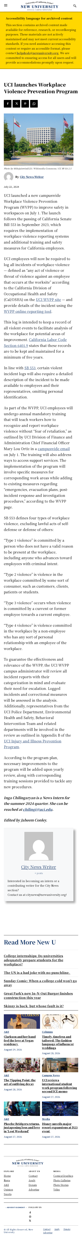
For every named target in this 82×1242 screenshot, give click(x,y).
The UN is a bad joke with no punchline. (37, 972)
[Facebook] (7, 104)
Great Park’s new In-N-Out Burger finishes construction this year (38, 995)
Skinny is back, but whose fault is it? (34, 1006)
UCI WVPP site (48, 299)
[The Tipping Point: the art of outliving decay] (22, 1065)
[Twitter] (16, 104)
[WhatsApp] (34, 104)
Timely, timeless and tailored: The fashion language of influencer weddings (58, 1042)
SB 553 (29, 367)
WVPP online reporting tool (27, 311)
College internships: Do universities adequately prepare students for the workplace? (33, 960)
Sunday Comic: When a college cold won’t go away (40, 983)
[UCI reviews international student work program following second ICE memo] (60, 1065)
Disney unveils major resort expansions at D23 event (60, 1127)
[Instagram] (30, 1216)
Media (46, 1119)
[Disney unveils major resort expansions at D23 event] (60, 1108)
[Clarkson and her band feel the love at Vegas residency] (22, 1021)
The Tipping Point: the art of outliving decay (20, 1082)
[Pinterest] (25, 104)
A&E (6, 1032)
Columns (47, 1032)
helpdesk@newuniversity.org (38, 53)
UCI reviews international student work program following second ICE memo (59, 1085)
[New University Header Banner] (39, 5)
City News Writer (32, 177)
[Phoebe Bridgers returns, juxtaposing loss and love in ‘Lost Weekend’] (22, 1108)
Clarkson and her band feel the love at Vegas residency (20, 1040)
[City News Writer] (9, 177)
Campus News (51, 1075)
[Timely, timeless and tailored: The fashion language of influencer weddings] (60, 1021)
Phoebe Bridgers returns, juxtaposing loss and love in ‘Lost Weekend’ (22, 1127)
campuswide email (54, 448)
